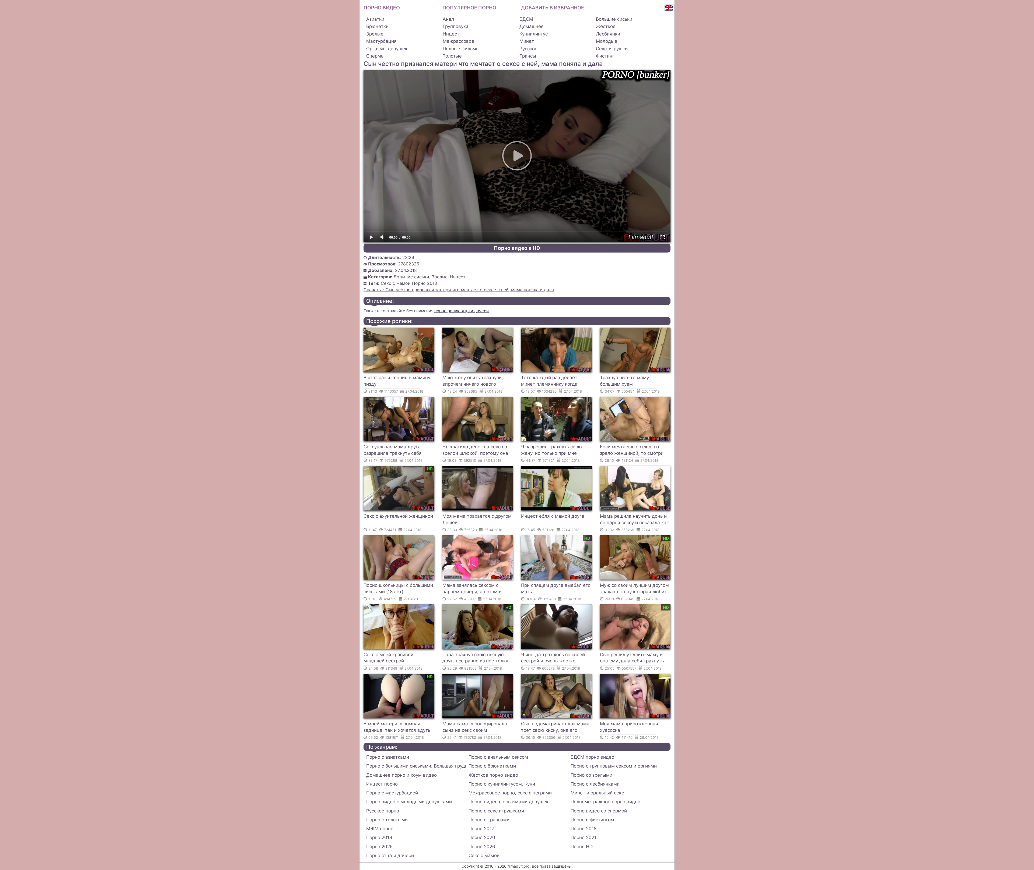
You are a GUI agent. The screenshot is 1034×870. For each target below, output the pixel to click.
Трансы (527, 56)
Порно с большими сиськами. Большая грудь (416, 766)
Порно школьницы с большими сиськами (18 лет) (398, 588)
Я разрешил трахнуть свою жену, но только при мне (551, 450)
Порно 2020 (482, 837)
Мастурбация (381, 41)
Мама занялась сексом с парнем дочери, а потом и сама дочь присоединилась (473, 589)
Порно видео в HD (517, 248)
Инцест (451, 34)
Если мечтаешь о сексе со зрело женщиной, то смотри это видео (631, 450)
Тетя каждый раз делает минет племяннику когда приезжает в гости (549, 381)
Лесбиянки (608, 34)
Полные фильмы (461, 48)
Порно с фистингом (592, 819)
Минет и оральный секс (597, 793)
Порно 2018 (424, 283)
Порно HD (582, 846)
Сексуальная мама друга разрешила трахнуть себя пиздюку (393, 450)
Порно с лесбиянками (595, 784)
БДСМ (526, 19)
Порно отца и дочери (390, 855)
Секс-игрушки (612, 48)
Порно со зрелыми (591, 775)
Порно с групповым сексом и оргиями (614, 766)
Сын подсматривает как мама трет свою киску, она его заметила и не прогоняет (555, 727)
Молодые (606, 41)
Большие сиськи (614, 19)
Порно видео (382, 7)
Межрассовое (458, 41)
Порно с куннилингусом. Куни (502, 784)
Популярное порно (469, 7)
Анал (448, 19)
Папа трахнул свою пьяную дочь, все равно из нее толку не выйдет (475, 658)
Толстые (452, 56)
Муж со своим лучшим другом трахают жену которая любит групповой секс (634, 589)
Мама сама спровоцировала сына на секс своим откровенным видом (474, 727)
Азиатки (375, 19)
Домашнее (531, 26)
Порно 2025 (379, 846)
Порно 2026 (482, 846)
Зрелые (374, 34)
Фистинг (605, 56)
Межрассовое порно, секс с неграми (510, 793)
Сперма (375, 56)
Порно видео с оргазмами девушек (509, 801)
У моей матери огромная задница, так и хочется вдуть (397, 727)
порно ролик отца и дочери (461, 310)
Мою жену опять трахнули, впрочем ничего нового (472, 381)
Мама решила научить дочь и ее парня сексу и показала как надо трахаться (634, 520)
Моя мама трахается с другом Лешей (477, 519)
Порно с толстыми (387, 819)
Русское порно (382, 811)
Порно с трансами (489, 819)
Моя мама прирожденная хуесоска (629, 727)
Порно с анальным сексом (498, 757)
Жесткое (606, 26)
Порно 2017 (481, 828)
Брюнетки (377, 26)
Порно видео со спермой (599, 811)
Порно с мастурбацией (392, 793)
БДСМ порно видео (592, 757)
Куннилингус (533, 34)
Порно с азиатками (387, 757)
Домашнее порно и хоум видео (401, 775)
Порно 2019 (379, 837)
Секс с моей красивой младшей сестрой (388, 658)
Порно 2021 (583, 837)
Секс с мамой (396, 283)
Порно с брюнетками (492, 766)
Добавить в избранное (552, 7)
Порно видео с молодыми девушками (409, 801)
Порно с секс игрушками (496, 811)
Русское (528, 48)
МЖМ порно (379, 828)
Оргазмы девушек (386, 48)
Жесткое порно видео (493, 775)
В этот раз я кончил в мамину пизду (397, 381)
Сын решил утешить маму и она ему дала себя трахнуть (632, 658)
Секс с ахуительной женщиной (398, 516)
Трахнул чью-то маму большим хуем (624, 381)
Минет (526, 41)
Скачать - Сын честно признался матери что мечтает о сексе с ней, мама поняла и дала (459, 289)
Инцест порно (382, 784)
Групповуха (456, 26)
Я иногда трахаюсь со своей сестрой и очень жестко (553, 658)
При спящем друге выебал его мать (556, 588)
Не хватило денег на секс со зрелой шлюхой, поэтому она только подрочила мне (475, 450)
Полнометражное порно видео (605, 801)
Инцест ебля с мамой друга (552, 516)
